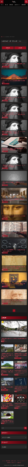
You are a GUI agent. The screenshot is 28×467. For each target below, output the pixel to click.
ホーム (3, 460)
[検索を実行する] (25, 428)
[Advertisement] (14, 21)
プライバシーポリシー (21, 460)
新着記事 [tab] (8, 47)
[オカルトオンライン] (14, 1)
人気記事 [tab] (20, 47)
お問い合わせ (13, 460)
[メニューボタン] (1, 1)
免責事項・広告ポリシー (12, 462)
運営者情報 (8, 460)
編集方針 (19, 462)
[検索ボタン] (26, 1)
